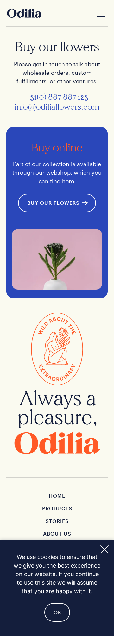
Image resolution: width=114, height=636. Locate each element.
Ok (58, 612)
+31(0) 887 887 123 (57, 97)
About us (57, 533)
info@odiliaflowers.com (57, 107)
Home (57, 495)
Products (57, 508)
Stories (57, 521)
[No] (104, 548)
